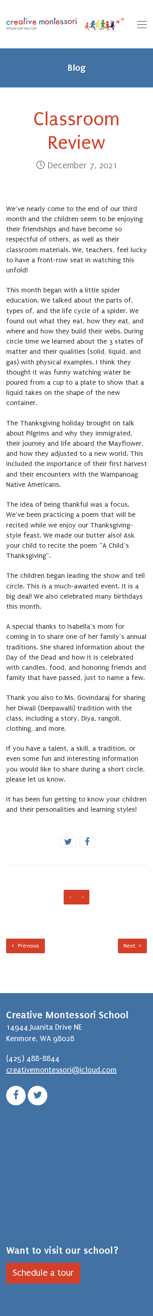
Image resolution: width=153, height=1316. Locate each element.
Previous (27, 946)
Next (130, 946)
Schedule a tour (43, 1273)
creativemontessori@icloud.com (61, 1069)
